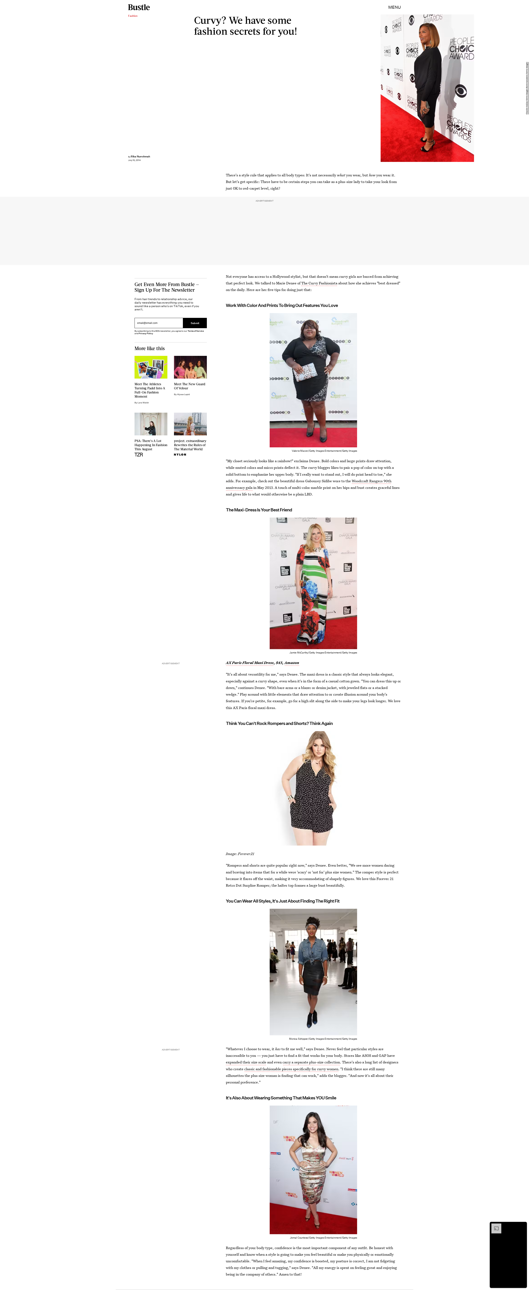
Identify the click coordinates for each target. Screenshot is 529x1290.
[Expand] (494, 1225)
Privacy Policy (146, 333)
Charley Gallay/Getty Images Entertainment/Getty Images (526, 88)
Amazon (291, 662)
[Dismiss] (522, 1225)
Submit (195, 323)
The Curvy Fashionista (319, 283)
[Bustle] (139, 7)
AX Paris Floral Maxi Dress (250, 662)
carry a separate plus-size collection (311, 1062)
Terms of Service (196, 331)
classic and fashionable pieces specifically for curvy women (291, 1069)
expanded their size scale (246, 1062)
